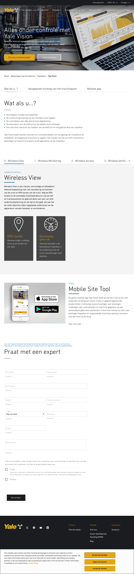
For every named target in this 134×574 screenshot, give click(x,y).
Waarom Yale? (95, 10)
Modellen (56, 10)
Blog (91, 541)
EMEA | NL (111, 3)
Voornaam (10, 372)
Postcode (50, 414)
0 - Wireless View (14, 160)
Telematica (41, 76)
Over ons (93, 530)
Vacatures (115, 530)
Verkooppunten (98, 3)
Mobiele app (94, 88)
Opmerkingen (11, 442)
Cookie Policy (33, 563)
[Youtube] (40, 527)
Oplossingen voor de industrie (34, 10)
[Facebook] (34, 527)
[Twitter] (27, 527)
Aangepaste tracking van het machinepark (52, 88)
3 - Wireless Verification (117, 160)
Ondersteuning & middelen (118, 10)
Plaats (8, 428)
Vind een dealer (75, 530)
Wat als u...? (11, 88)
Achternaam (52, 372)
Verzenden (16, 497)
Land (8, 411)
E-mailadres (10, 386)
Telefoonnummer (54, 400)
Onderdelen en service (75, 10)
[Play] (126, 62)
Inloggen (124, 3)
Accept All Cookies (100, 569)
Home (6, 76)
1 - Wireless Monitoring (47, 160)
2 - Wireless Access (82, 160)
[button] (127, 160)
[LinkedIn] (47, 527)
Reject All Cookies (100, 562)
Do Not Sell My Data (99, 555)
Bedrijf (8, 400)
